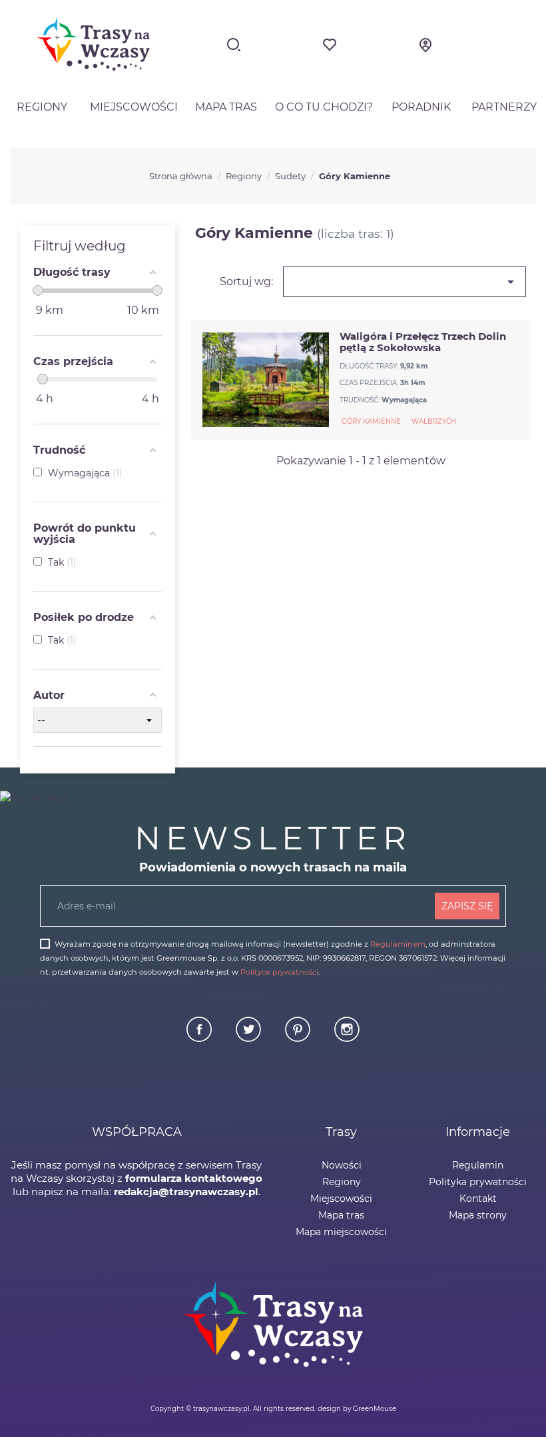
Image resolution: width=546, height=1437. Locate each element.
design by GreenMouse (357, 1408)
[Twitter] (249, 1039)
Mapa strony (478, 1215)
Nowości (342, 1165)
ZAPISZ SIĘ (467, 906)
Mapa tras (226, 107)
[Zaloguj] (425, 49)
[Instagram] (347, 1039)
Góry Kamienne (371, 421)
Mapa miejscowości (341, 1232)
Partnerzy (504, 107)
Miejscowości (134, 107)
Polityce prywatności (279, 972)
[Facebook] (200, 1039)
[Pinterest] (299, 1039)
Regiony (42, 107)
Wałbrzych (433, 421)
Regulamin (477, 1165)
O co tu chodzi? (324, 107)
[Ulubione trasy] (330, 49)
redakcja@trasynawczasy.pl (186, 1191)
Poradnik (421, 107)
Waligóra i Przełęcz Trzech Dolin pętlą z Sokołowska (423, 342)
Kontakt (478, 1198)
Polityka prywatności (478, 1182)
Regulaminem (397, 944)
